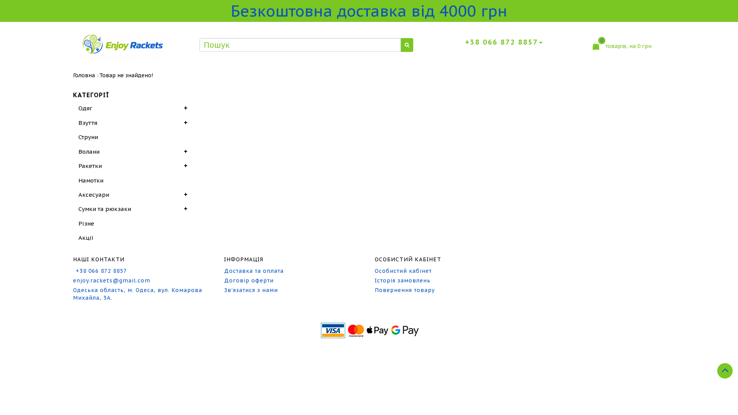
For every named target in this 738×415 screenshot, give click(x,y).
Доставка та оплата (254, 270)
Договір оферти (249, 280)
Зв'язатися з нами (251, 290)
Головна (84, 75)
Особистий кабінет (403, 270)
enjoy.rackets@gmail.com (111, 280)
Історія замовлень (402, 280)
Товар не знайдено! (126, 75)
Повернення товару (405, 290)
